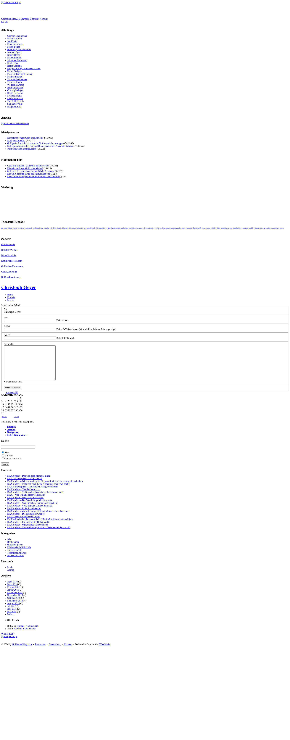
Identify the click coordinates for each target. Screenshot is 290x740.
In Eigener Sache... (16, 140)
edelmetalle (64, 228)
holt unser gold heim (143, 228)
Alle (9, 539)
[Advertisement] (56, 11)
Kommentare (32, 626)
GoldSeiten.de (8, 244)
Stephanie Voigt (14, 104)
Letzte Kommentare (17, 435)
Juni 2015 (12, 609)
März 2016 (12, 584)
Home (10, 294)
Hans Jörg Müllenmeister (19, 49)
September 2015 (15, 600)
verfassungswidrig (259, 228)
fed (97, 228)
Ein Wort (8, 455)
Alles (6, 452)
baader (5, 228)
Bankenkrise (13, 542)
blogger (15, 228)
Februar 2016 (13, 587)
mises (183, 228)
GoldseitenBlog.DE (10, 19)
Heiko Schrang (14, 65)
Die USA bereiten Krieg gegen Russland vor (28, 174)
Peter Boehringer (15, 44)
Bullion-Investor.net (10, 277)
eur (82, 228)
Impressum (40, 644)
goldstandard (116, 228)
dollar (54, 228)
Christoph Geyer (15, 90)
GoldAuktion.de (9, 271)
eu (75, 228)
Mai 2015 (11, 611)
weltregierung (275, 228)
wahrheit (268, 228)
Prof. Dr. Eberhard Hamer (19, 74)
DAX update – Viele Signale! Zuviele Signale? (29, 505)
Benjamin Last (14, 106)
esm (72, 228)
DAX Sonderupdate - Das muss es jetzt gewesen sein (32, 486)
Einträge (20, 626)
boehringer (21, 228)
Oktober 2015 (14, 598)
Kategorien (13, 432)
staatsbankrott (237, 228)
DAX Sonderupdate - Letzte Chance (24, 478)
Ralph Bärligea (14, 71)
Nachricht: (9, 344)
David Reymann (15, 93)
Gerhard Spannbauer (17, 36)
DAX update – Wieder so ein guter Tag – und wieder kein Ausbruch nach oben (45, 481)
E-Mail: (7, 326)
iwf (156, 228)
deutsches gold (48, 228)
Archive (11, 429)
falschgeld (92, 228)
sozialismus (224, 228)
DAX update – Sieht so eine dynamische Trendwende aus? (35, 492)
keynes (160, 228)
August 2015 (13, 603)
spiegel (230, 228)
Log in (4, 21)
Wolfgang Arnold (15, 85)
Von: (6, 317)
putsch (204, 228)
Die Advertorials (15, 98)
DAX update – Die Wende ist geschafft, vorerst (29, 500)
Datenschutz (55, 644)
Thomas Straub (14, 82)
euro (85, 228)
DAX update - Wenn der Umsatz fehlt (25, 497)
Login (10, 567)
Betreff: (7, 335)
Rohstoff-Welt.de (9, 250)
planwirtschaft (197, 228)
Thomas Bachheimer (17, 79)
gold (110, 228)
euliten (79, 228)
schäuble (213, 228)
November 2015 (15, 595)
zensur (282, 228)
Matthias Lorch (14, 38)
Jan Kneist (12, 41)
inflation (151, 228)
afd (2, 228)
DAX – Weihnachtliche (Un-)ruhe (23, 516)
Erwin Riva (12, 63)
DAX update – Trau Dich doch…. (23, 489)
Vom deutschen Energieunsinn (21, 148)
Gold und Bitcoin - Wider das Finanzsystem (28, 165)
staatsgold (245, 228)
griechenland (124, 228)
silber (218, 228)
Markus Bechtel (14, 76)
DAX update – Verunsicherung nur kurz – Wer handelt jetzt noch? (38, 527)
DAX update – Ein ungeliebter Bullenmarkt (28, 522)
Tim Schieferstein (15, 101)
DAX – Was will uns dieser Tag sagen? (26, 494)
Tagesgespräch (14, 550)
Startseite (25, 19)
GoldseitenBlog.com (22, 644)
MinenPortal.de (8, 255)
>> (17, 416)
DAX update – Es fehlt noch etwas (24, 508)
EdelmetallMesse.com (11, 261)
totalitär (251, 228)
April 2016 (12, 581)
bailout (10, 228)
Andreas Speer (14, 52)
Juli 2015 (11, 606)
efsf (70, 228)
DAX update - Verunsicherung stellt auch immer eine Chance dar (38, 511)
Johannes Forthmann (17, 60)
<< (3, 416)
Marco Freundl (14, 57)
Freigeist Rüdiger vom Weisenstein (23, 68)
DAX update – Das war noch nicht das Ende (28, 475)
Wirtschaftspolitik (15, 555)
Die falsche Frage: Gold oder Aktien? (25, 138)
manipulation (177, 228)
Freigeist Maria (14, 95)
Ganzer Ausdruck (12, 458)
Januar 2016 (13, 589)
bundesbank (28, 228)
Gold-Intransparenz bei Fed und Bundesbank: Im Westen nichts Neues (40, 146)
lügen (164, 228)
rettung (208, 228)
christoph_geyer (15, 544)
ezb (88, 228)
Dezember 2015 (15, 592)
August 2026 (12, 392)
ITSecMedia (104, 644)
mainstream (169, 228)
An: (5, 309)
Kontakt (43, 19)
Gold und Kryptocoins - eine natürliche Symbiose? (31, 171)
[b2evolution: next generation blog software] (9, 636)
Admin (10, 570)
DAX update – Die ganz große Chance (26, 514)
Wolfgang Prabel (15, 87)
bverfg (41, 228)
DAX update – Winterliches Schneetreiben (27, 524)
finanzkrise (101, 228)
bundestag (36, 228)
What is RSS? (7, 633)
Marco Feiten (13, 46)
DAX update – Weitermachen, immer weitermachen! (32, 503)
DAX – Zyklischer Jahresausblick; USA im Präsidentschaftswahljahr (40, 519)
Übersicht (34, 19)
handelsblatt (132, 228)
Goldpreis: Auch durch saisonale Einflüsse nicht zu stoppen (35, 143)
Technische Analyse (16, 552)
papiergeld (189, 228)
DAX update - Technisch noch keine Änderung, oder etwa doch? (38, 484)
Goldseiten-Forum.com (12, 266)
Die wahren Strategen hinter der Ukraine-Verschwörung (34, 176)
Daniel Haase (13, 55)
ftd (106, 228)
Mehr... (10, 614)
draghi (59, 228)
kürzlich (11, 427)
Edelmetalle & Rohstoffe (19, 547)
